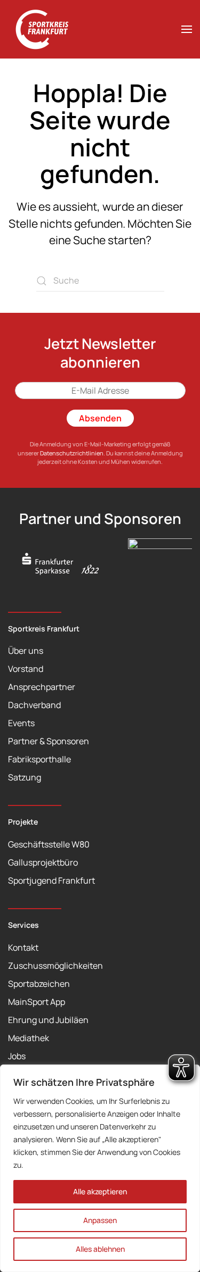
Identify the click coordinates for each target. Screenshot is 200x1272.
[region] (100, 1168)
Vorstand (25, 669)
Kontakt (23, 947)
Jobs (17, 1056)
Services (23, 925)
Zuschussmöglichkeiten (55, 965)
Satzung (24, 777)
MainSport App (36, 1002)
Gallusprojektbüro (43, 862)
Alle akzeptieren (100, 1191)
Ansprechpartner (41, 687)
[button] (186, 29)
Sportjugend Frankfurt (51, 880)
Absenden (100, 418)
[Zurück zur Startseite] (48, 29)
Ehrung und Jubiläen (48, 1020)
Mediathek (28, 1038)
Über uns (25, 650)
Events (21, 723)
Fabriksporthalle (39, 759)
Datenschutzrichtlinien (71, 453)
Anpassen (100, 1220)
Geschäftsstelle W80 (49, 844)
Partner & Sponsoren (48, 741)
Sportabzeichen (39, 984)
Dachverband (34, 705)
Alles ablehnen (100, 1249)
